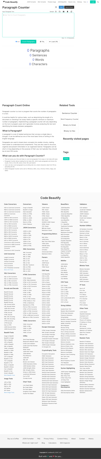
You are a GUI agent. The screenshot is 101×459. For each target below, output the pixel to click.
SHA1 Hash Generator (48, 368)
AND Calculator (84, 273)
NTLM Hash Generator (48, 366)
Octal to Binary (84, 249)
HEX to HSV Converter (10, 230)
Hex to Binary (83, 243)
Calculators (52, 443)
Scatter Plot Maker (28, 393)
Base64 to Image (9, 338)
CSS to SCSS (45, 278)
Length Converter (9, 257)
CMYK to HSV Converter (11, 222)
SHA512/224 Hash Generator (50, 380)
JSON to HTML (27, 245)
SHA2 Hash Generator (48, 370)
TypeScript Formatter (67, 226)
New (61, 7)
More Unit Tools (8, 269)
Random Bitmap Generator (87, 364)
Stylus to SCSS (46, 290)
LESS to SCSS (46, 301)
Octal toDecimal (84, 247)
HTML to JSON (27, 290)
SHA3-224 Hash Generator (49, 385)
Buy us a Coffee (13, 439)
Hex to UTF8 (7, 325)
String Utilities (66, 305)
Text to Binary (84, 256)
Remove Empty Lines (67, 346)
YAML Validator (84, 222)
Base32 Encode (8, 292)
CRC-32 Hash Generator (49, 395)
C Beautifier (64, 222)
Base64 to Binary (9, 367)
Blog (43, 443)
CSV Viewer (45, 226)
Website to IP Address (86, 330)
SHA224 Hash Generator (49, 372)
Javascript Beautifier (66, 214)
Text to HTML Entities (29, 298)
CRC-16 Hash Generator (48, 393)
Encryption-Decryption (48, 354)
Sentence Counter (69, 113)
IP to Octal (83, 303)
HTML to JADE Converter (30, 313)
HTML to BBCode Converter (31, 315)
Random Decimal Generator (87, 388)
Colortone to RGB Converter (12, 244)
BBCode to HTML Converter (31, 317)
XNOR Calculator (84, 281)
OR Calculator (83, 277)
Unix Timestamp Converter (11, 267)
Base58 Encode (8, 296)
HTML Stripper (27, 278)
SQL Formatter (65, 228)
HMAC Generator (46, 356)
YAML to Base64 (8, 348)
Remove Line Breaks (66, 352)
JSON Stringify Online (29, 368)
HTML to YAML (27, 294)
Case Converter (65, 338)
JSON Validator (84, 212)
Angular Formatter (66, 251)
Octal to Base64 (8, 373)
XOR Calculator (84, 271)
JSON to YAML (27, 235)
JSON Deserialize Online (30, 364)
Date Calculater (27, 212)
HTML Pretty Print (66, 378)
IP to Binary (83, 294)
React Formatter (65, 253)
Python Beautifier (65, 245)
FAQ (38, 439)
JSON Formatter (31, 2)
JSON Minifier (27, 353)
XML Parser (45, 265)
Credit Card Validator (29, 343)
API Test (82, 220)
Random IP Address (85, 341)
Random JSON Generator (87, 347)
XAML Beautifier (65, 257)
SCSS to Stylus (46, 309)
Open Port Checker (85, 332)
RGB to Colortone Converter (12, 209)
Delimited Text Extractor (68, 340)
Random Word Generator (68, 311)
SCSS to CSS (45, 307)
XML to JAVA (26, 271)
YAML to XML (27, 326)
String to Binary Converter (68, 334)
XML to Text (26, 263)
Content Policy (62, 439)
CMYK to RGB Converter (11, 219)
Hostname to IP (84, 316)
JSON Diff (26, 357)
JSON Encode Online (10, 329)
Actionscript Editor (47, 252)
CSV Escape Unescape (48, 340)
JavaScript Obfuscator (29, 374)
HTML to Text (27, 296)
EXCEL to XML (27, 216)
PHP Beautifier (65, 242)
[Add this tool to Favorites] (56, 7)
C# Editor (44, 249)
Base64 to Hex (8, 371)
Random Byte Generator (86, 386)
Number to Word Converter (68, 319)
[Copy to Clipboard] (71, 11)
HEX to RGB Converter (10, 238)
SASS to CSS (45, 317)
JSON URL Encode (9, 308)
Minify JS (63, 268)
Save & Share (69, 7)
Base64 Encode (8, 300)
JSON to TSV (26, 239)
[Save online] (63, 11)
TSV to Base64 (8, 360)
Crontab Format (27, 378)
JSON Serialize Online (29, 366)
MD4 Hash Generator (48, 360)
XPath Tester (26, 349)
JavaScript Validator (85, 209)
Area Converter (8, 263)
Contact (82, 439)
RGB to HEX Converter (10, 232)
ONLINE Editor (46, 245)
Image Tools (8, 379)
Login (92, 2)
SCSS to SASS (46, 313)
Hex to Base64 (8, 369)
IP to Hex (82, 290)
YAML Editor (45, 243)
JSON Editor (45, 239)
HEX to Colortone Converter (12, 207)
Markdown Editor (47, 254)
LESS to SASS (46, 303)
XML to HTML (27, 267)
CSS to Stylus (46, 282)
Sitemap (79, 2)
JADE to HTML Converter (30, 311)
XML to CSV (26, 258)
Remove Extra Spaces (67, 348)
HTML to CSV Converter (30, 282)
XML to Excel (26, 269)
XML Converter (27, 252)
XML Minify (64, 266)
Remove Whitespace (66, 350)
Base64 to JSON (8, 350)
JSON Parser (45, 263)
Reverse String (65, 327)
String (66, 159)
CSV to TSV (64, 296)
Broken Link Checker (29, 362)
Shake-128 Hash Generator (49, 397)
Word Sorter (64, 358)
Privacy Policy (49, 439)
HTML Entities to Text (29, 301)
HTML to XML (27, 292)
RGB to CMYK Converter (11, 236)
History (91, 439)
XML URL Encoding (9, 316)
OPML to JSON (27, 220)
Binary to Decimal (85, 235)
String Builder (64, 317)
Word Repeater (65, 325)
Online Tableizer (27, 224)
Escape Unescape (48, 327)
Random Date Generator (86, 362)
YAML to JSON (27, 328)
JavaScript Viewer (47, 218)
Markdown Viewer (47, 230)
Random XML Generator (86, 349)
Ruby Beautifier (65, 249)
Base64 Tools (9, 332)
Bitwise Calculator (85, 269)
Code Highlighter (65, 382)
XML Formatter (42, 2)
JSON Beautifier (62, 2)
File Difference (27, 355)
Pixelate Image (52, 2)
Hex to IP (82, 288)
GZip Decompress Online (68, 390)
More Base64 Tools (9, 375)
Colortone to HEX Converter (12, 242)
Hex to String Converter (67, 331)
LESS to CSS (45, 296)
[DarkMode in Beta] (98, 2)
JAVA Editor (45, 247)
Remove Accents (65, 342)
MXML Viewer (46, 214)
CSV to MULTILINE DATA (68, 298)
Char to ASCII (83, 260)
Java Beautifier (65, 220)
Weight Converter (9, 259)
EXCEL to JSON (27, 218)
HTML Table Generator (29, 280)
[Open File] (60, 11)
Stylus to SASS (46, 292)
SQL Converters (10, 273)
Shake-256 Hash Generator (49, 399)
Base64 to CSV (8, 358)
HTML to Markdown (28, 303)
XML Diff (25, 360)
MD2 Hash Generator (48, 358)
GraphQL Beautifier (66, 240)
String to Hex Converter (67, 329)
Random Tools (85, 338)
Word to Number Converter (68, 321)
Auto (18, 41)
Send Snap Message (28, 339)
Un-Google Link (46, 347)
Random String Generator (87, 376)
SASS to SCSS (46, 321)
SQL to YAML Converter (11, 283)
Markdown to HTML (28, 305)
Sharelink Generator (85, 314)
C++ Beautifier (65, 224)
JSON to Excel (27, 243)
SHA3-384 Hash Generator (49, 389)
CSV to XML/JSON (66, 287)
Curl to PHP (26, 376)
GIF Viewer (7, 390)
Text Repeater (65, 362)
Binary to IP (83, 292)
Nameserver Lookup (85, 328)
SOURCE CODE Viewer (48, 222)
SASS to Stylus (46, 319)
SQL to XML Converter (10, 281)
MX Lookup (83, 326)
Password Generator (66, 315)
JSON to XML (27, 233)
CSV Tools (64, 282)
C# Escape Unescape (48, 336)
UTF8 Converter (8, 321)
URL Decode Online (9, 306)
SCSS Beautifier (65, 238)
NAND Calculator (84, 275)
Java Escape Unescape (48, 334)
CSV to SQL (64, 300)
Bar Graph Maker (28, 387)
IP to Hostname (84, 318)
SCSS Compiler (46, 305)
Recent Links (71, 2)
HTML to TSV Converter (30, 284)
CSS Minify (64, 270)
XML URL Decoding (9, 318)
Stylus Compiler (46, 284)
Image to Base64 (9, 336)
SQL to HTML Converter (11, 285)
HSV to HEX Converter (10, 224)
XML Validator (84, 216)
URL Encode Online (9, 304)
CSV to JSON (64, 291)
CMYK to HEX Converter (11, 217)
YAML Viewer (45, 212)
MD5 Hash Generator (48, 362)
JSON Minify (64, 264)
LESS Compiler (46, 294)
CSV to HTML (65, 294)
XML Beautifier (65, 212)
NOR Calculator (84, 279)
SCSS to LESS (46, 311)
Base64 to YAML (8, 354)
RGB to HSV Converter (10, 234)
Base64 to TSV (8, 363)
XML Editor (45, 237)
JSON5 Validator (84, 214)
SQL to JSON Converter (11, 278)
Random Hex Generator (86, 372)
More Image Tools (9, 392)
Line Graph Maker (28, 385)
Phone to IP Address (85, 320)
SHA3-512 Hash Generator (49, 391)
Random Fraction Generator (87, 378)
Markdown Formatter (67, 232)
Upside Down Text (66, 309)
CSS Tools (45, 270)
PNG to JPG (7, 386)
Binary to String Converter (68, 336)
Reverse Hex (83, 262)
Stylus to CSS (46, 286)
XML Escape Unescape (48, 332)
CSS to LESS (45, 276)
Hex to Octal (83, 245)
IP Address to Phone (85, 322)
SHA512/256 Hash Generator (50, 382)
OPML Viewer (45, 224)
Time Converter (8, 265)
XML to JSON (27, 254)
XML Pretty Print (65, 375)
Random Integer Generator (87, 358)
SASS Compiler (46, 315)
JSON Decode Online (10, 327)
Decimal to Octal (84, 233)
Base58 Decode (8, 298)
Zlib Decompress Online (67, 392)
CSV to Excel (64, 302)
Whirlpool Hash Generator (49, 401)
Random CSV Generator (86, 354)
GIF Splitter (7, 388)
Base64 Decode (8, 302)
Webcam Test (83, 334)
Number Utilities (85, 225)
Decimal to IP (83, 296)
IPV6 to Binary (84, 305)
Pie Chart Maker (27, 389)
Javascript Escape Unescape (50, 338)
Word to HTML (27, 222)
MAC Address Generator (86, 370)
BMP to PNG (7, 384)
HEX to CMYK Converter (11, 240)
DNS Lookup (83, 324)
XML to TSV (26, 261)
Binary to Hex (69, 131)
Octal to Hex (83, 252)
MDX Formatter (65, 234)
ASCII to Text (83, 258)
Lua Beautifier (65, 255)
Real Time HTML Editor (48, 241)
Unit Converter (9, 254)
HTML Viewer (45, 216)
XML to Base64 (8, 346)
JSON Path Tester (28, 351)
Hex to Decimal (84, 241)
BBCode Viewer (46, 228)
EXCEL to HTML (27, 214)
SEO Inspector (65, 443)
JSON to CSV (27, 237)
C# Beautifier (64, 218)
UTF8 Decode (8, 323)
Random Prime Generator (87, 360)
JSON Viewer (45, 207)
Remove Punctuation (66, 364)
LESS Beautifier (65, 236)
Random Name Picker (86, 366)
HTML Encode (8, 312)
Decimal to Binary (85, 231)
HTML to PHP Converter (30, 286)
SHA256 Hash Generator (49, 374)
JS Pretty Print (65, 380)
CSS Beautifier (46, 274)
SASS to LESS (46, 323)
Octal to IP (83, 301)
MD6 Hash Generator (48, 364)
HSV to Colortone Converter (12, 212)
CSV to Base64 (8, 356)
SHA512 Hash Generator (49, 378)
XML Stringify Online (28, 370)
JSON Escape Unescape (48, 345)
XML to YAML (27, 256)
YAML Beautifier (65, 216)
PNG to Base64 (8, 340)
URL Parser (45, 261)
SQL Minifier (64, 272)
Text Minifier (64, 278)
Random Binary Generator (87, 384)
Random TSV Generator (86, 374)
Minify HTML (64, 274)
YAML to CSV (27, 330)
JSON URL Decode (9, 310)
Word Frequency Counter (69, 119)
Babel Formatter (65, 230)
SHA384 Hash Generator (49, 376)
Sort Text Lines (65, 356)
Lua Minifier (64, 276)
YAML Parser (45, 267)
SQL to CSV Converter (10, 276)
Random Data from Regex (87, 352)
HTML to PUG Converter (30, 309)
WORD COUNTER (66, 323)
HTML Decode (8, 314)
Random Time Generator (86, 343)
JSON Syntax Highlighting (68, 371)
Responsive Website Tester (30, 341)
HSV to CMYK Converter (11, 228)
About (73, 439)
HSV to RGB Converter (10, 226)
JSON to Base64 (8, 344)
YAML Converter (27, 324)
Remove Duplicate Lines (67, 344)
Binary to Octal (69, 125)
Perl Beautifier (65, 247)
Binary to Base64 (9, 365)
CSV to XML (64, 289)
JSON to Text (27, 241)
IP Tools (82, 285)
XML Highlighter (65, 373)
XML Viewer (45, 209)
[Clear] (67, 11)
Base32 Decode (8, 294)
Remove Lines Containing (68, 354)
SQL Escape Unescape (48, 342)
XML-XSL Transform (28, 265)
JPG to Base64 (8, 342)
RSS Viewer (45, 220)
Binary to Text (84, 254)
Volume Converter (9, 261)
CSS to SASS (45, 280)
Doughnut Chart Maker (29, 391)
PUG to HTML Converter (30, 307)
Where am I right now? (30, 443)
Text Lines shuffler (85, 368)
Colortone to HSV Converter (12, 250)
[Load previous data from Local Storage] (56, 11)
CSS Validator (83, 207)
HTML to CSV (27, 288)
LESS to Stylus (46, 298)
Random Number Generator (87, 356)
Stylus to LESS (46, 288)
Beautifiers (65, 204)
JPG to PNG (7, 382)
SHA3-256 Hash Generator (49, 387)
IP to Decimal (83, 298)
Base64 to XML (8, 352)
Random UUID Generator (87, 345)
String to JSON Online (29, 372)
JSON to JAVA (27, 231)
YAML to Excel (27, 332)
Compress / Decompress (65, 386)
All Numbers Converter (86, 229)
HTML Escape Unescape (49, 330)
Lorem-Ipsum (83, 312)
